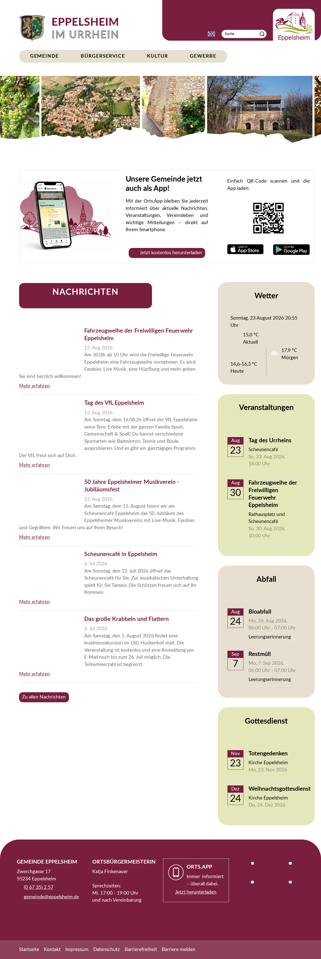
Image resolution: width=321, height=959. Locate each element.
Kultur (157, 56)
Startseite (29, 949)
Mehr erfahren (34, 386)
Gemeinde (44, 56)
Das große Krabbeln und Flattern (126, 619)
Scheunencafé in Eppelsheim (120, 554)
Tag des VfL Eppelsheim (114, 403)
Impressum (77, 949)
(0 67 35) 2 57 (38, 887)
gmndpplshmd (50, 897)
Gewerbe (203, 56)
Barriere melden (178, 949)
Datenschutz (106, 949)
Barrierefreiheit (141, 949)
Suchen (262, 34)
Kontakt (52, 949)
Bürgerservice (103, 56)
